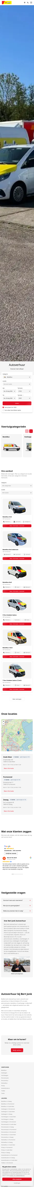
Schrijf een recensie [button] (11, 853)
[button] (8, 750)
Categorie (5, 374)
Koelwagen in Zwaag (6, 1114)
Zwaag (5, 800)
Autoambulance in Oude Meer (9, 1160)
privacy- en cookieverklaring (17, 1175)
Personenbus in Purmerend (8, 1132)
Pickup (3, 1085)
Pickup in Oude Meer (6, 1150)
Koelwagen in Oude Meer (8, 1111)
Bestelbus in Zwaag (6, 1101)
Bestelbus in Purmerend (7, 1104)
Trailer (3, 1093)
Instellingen (17, 1183)
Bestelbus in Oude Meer (7, 1106)
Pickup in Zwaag (5, 1152)
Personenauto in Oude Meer (8, 1124)
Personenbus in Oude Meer (8, 1134)
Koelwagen (4, 1073)
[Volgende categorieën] (31, 431)
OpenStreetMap (28, 750)
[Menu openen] (31, 2)
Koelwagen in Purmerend (8, 1109)
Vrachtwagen (4, 1075)
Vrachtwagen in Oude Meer (8, 1116)
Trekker (3, 1091)
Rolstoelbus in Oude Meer (8, 1145)
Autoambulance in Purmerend (9, 1155)
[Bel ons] (27, 2)
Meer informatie (9, 768)
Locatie (4, 381)
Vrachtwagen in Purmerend (8, 1122)
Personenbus (4, 1080)
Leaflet (22, 750)
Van (4, 388)
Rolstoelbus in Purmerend (8, 1140)
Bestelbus (3, 1070)
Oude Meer (7, 757)
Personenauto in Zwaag (7, 1127)
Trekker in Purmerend (7, 1163)
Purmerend (7, 777)
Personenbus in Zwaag (7, 1137)
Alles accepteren (17, 1179)
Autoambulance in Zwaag (8, 1157)
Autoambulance (5, 1088)
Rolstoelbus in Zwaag (7, 1142)
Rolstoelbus (4, 1083)
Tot (3, 395)
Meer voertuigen (17, 699)
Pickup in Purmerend (6, 1147)
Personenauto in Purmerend (8, 1129)
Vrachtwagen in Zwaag (7, 1119)
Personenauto (5, 1078)
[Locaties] (24, 2)
